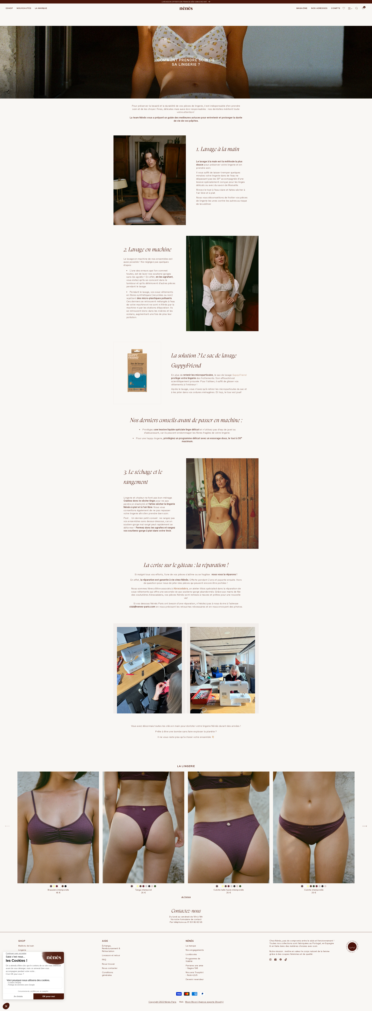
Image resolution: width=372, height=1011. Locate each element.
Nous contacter (109, 968)
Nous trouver (108, 964)
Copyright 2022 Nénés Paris (162, 1002)
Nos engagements (195, 950)
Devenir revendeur (195, 979)
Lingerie (22, 950)
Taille (58, 868)
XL (154, 871)
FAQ (104, 959)
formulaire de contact (190, 919)
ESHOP (9, 8)
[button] (356, 8)
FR (349, 8)
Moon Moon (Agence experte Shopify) (204, 1002)
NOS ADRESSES (319, 8)
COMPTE (335, 8)
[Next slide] (364, 826)
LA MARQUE (41, 8)
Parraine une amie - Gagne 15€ (194, 966)
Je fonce (186, 897)
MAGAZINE (301, 8)
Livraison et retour (111, 955)
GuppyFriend (239, 375)
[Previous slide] (7, 826)
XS (214, 871)
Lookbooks (191, 954)
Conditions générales (107, 973)
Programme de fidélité (193, 959)
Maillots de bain (26, 946)
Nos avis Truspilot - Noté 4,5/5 (194, 973)
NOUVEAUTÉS (24, 8)
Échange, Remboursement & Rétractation (111, 948)
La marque (191, 946)
